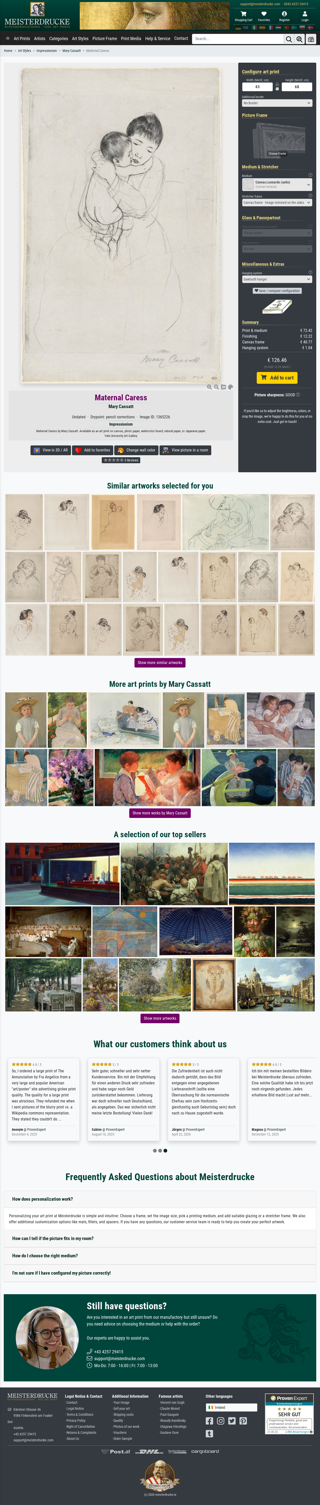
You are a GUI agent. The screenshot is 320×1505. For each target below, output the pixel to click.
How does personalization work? (42, 1199)
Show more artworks (160, 1018)
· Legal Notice (74, 1408)
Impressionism (46, 51)
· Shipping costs (123, 1415)
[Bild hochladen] (311, 39)
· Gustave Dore (169, 1433)
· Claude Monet (169, 1408)
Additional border (253, 97)
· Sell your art (121, 1408)
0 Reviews (131, 460)
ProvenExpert (36, 1129)
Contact (181, 38)
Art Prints (22, 38)
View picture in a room (188, 450)
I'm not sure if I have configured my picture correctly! (61, 1273)
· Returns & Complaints (80, 1433)
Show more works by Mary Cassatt (160, 813)
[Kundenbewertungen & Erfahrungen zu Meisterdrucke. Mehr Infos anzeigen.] (289, 1413)
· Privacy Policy (75, 1421)
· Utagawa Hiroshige (172, 1427)
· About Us (72, 1439)
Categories (58, 38)
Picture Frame (104, 38)
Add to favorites (95, 450)
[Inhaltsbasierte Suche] (299, 39)
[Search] (289, 39)
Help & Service (157, 38)
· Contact (71, 1402)
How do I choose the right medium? (45, 1256)
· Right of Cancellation (80, 1427)
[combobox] (277, 103)
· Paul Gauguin (169, 1415)
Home (8, 51)
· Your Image (121, 1402)
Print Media (131, 38)
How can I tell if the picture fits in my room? (53, 1238)
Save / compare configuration (279, 291)
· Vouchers (119, 1433)
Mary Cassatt (71, 51)
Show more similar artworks (160, 662)
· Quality (117, 1421)
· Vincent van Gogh (171, 1402)
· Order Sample (122, 1439)
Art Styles (80, 38)
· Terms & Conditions (79, 1415)
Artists (39, 38)
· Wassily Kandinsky (172, 1421)
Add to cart (280, 378)
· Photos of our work (125, 1427)
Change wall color (139, 450)
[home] (8, 38)
